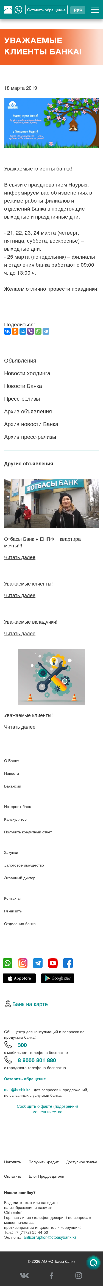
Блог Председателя (46, 1176)
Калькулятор (15, 819)
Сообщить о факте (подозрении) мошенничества (47, 1108)
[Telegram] (46, 331)
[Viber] (30, 331)
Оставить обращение (25, 1078)
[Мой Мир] (23, 331)
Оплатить (12, 1176)
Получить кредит (44, 1161)
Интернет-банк (17, 806)
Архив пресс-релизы (30, 436)
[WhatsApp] (38, 331)
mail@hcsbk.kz (17, 1089)
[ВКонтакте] (7, 331)
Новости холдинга (27, 373)
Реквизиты (13, 911)
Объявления (20, 360)
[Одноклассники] (15, 331)
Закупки (11, 852)
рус (78, 9)
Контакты (12, 898)
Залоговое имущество (24, 865)
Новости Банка (23, 386)
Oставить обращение (46, 9)
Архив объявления (28, 411)
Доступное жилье (81, 1161)
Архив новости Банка (31, 424)
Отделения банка (20, 923)
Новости (11, 773)
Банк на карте (30, 1004)
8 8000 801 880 (37, 1060)
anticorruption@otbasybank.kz (50, 1237)
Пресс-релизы (22, 398)
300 (22, 1045)
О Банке (11, 760)
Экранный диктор (19, 877)
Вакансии (12, 786)
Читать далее (19, 556)
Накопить (12, 1161)
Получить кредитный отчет (28, 831)
